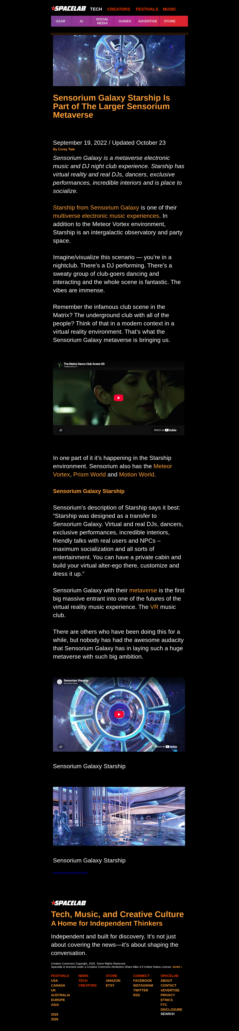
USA (54, 980)
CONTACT (168, 985)
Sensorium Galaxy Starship (88, 491)
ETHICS (167, 1000)
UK (53, 990)
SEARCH (167, 1014)
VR (154, 607)
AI (81, 21)
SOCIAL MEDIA (102, 21)
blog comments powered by (70, 872)
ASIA (55, 1005)
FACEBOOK (142, 980)
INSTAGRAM (143, 985)
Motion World (136, 474)
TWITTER (140, 990)
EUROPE (58, 1000)
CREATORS (118, 9)
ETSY (110, 985)
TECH (96, 9)
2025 (54, 1014)
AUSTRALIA (60, 995)
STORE (174, 21)
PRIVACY (168, 995)
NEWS (83, 976)
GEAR (60, 21)
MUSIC (169, 9)
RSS (136, 995)
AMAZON (113, 980)
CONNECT (141, 976)
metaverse (143, 590)
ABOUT (166, 980)
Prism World (89, 474)
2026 (54, 1019)
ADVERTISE (147, 21)
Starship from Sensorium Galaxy (96, 207)
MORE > (177, 967)
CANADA (58, 985)
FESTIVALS (147, 9)
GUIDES (125, 21)
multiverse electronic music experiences (106, 215)
